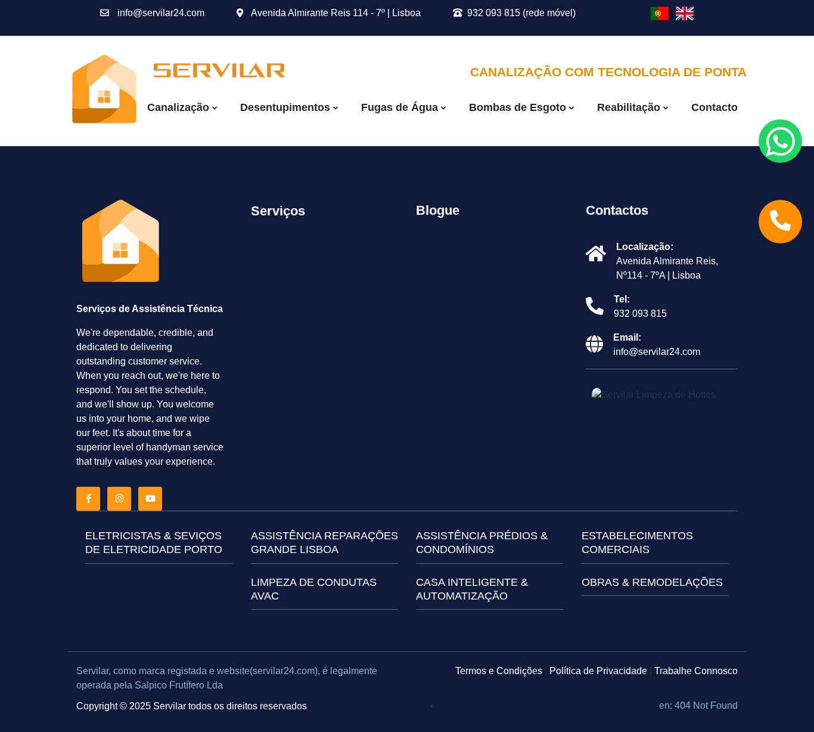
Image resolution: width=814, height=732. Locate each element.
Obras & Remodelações (652, 582)
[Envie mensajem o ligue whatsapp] (780, 141)
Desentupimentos (286, 107)
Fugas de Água (401, 107)
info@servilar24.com (159, 13)
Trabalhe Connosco (696, 671)
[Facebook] (90, 498)
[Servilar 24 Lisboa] (121, 242)
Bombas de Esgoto (519, 107)
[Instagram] (121, 498)
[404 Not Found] (660, 13)
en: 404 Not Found (698, 705)
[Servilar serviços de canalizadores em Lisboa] (219, 69)
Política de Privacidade (598, 671)
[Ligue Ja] (780, 221)
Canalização (179, 107)
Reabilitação (630, 107)
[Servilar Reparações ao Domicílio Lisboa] (104, 90)
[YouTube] (152, 498)
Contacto (714, 107)
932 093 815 (640, 313)
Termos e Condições (498, 671)
